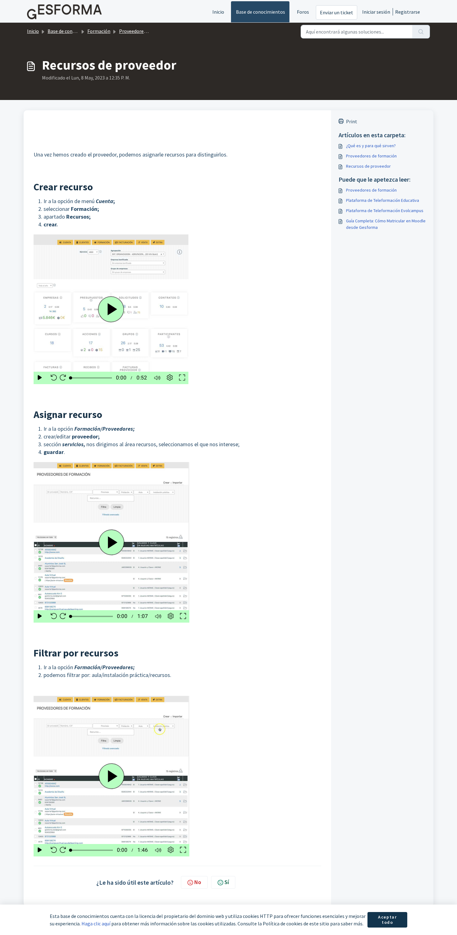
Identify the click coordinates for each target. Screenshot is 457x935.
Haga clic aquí (95, 923)
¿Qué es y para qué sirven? (371, 145)
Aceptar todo (387, 919)
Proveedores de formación (147, 31)
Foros (303, 12)
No (197, 882)
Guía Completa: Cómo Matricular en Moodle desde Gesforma (386, 224)
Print (351, 121)
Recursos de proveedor (368, 166)
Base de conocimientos (260, 12)
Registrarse (407, 12)
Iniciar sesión (376, 12)
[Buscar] (421, 32)
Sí (226, 882)
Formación (98, 31)
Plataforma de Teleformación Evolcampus (384, 210)
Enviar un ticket (336, 12)
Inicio (218, 12)
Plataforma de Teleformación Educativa (382, 200)
